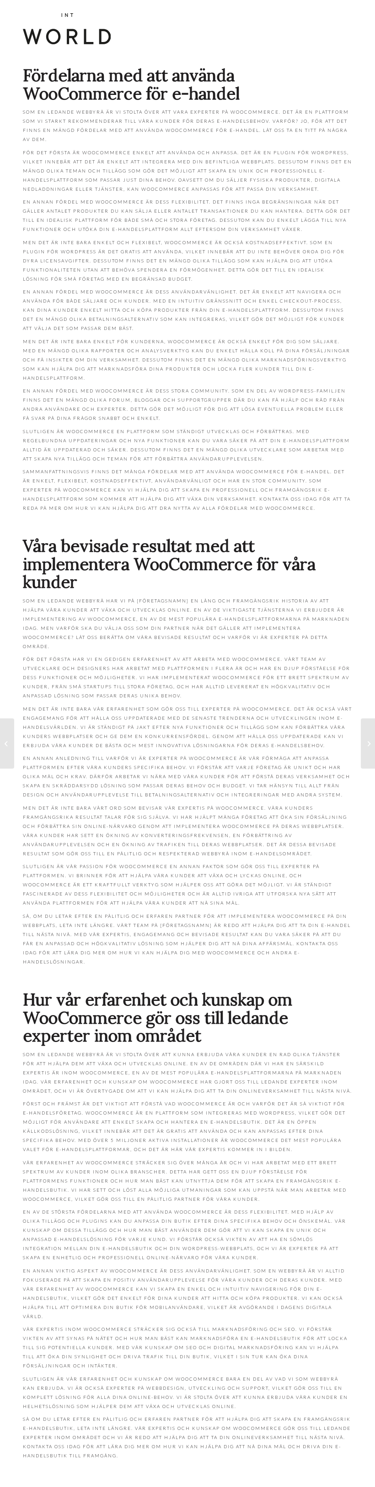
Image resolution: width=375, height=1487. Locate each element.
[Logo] (67, 28)
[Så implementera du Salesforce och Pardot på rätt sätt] (7, 743)
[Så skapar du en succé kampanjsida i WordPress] (368, 743)
